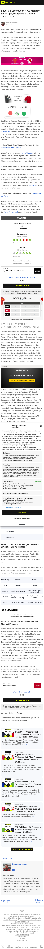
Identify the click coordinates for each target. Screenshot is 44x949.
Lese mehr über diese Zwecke (13, 507)
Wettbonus (18, 947)
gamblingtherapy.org (10, 920)
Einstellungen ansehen (22, 518)
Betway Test (33, 185)
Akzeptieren (22, 513)
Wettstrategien (22, 940)
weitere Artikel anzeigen (22, 849)
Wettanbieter (5, 132)
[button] (41, 426)
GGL (31, 933)
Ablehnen (22, 524)
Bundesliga (25, 947)
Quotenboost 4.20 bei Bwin (11, 148)
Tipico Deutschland (11, 212)
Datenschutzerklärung (22, 935)
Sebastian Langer (20, 864)
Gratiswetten (33, 947)
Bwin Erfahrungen (26, 153)
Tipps (2, 947)
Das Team (22, 938)
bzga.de (37, 918)
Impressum (22, 936)
